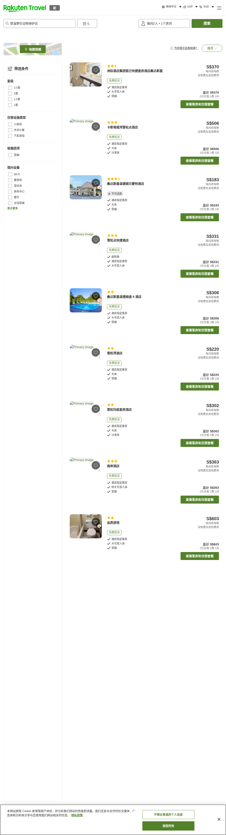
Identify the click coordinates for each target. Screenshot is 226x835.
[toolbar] (107, 23)
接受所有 (168, 825)
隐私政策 (77, 815)
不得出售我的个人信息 (168, 814)
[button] (25, 8)
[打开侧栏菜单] (218, 7)
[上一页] (72, 74)
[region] (113, 819)
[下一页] (99, 74)
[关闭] (219, 819)
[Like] (96, 70)
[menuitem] (172, 7)
